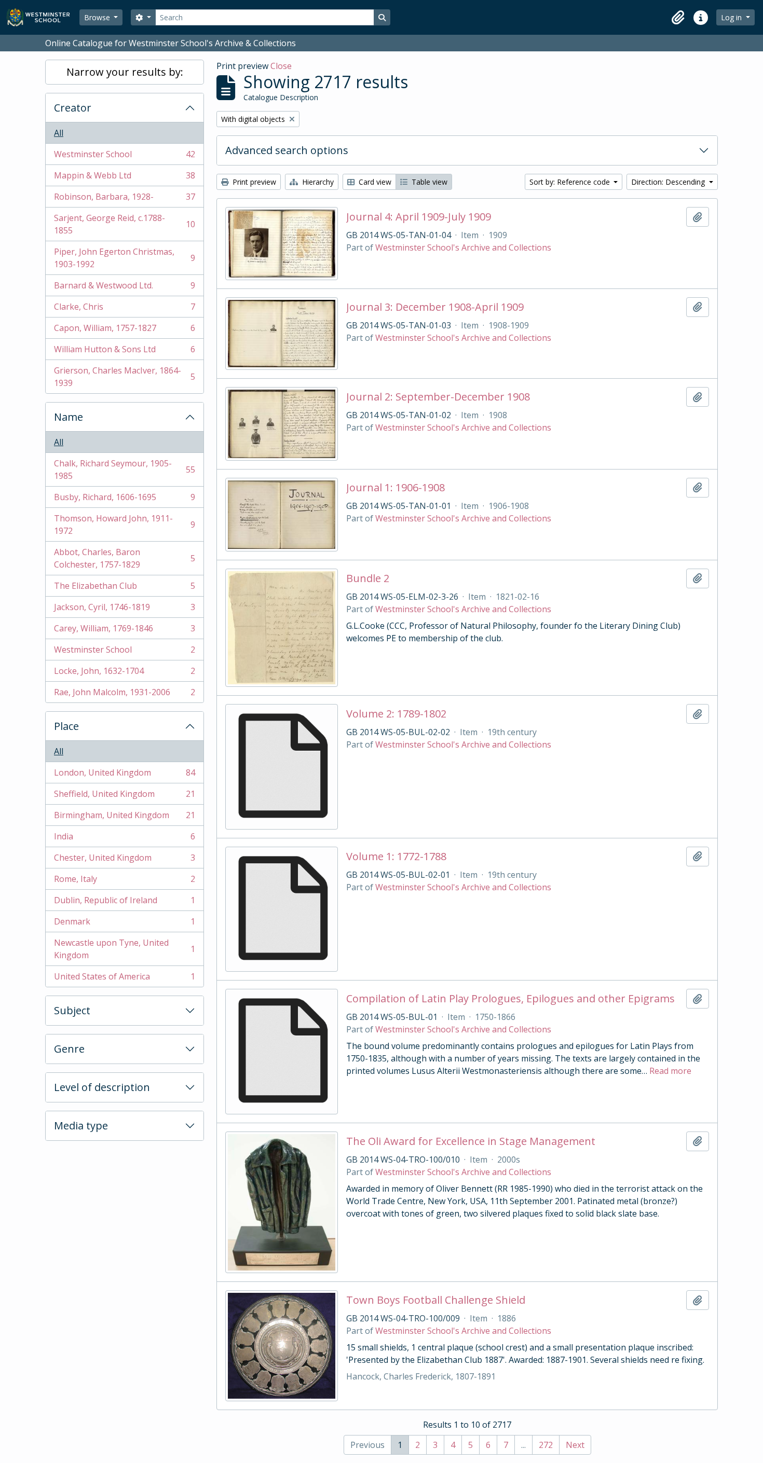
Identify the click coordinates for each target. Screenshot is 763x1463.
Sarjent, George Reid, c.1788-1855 (124, 224)
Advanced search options (286, 150)
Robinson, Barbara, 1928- (124, 199)
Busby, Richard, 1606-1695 (124, 499)
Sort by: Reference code (570, 182)
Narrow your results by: (124, 72)
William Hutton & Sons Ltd (124, 351)
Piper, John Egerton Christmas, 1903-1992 (124, 258)
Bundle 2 (367, 578)
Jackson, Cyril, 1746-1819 (124, 609)
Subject (72, 1010)
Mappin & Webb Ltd (124, 178)
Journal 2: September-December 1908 (438, 397)
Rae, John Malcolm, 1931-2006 (124, 694)
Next (575, 1445)
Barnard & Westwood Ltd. (124, 288)
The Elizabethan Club (124, 588)
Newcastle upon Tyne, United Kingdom (124, 949)
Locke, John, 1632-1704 (124, 673)
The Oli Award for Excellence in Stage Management (470, 1141)
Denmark (124, 924)
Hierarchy (317, 182)
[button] (677, 17)
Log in (732, 17)
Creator (72, 108)
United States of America (124, 979)
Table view (428, 182)
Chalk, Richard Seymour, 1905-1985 (124, 469)
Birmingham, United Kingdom (124, 817)
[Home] (42, 17)
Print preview (253, 182)
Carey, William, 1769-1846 (124, 631)
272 (546, 1445)
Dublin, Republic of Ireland (124, 902)
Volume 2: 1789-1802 (396, 714)
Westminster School (124, 156)
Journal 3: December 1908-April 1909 (435, 307)
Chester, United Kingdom (124, 860)
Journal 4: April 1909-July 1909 (418, 217)
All (58, 133)
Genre (69, 1049)
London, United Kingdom (124, 775)
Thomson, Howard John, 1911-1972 (124, 524)
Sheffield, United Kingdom (124, 796)
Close (281, 66)
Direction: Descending (669, 182)
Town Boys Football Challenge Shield (435, 1300)
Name (68, 417)
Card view (374, 182)
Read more (670, 1070)
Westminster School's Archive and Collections (463, 247)
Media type (81, 1126)
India (124, 839)
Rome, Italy (124, 881)
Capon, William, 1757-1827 (124, 330)
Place (66, 726)
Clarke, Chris (124, 309)
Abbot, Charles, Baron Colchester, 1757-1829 (124, 558)
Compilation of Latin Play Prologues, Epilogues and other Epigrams (510, 998)
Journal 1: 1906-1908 (395, 487)
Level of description (102, 1087)
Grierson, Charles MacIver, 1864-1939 (124, 377)
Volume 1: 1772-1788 (396, 856)
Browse (98, 17)
